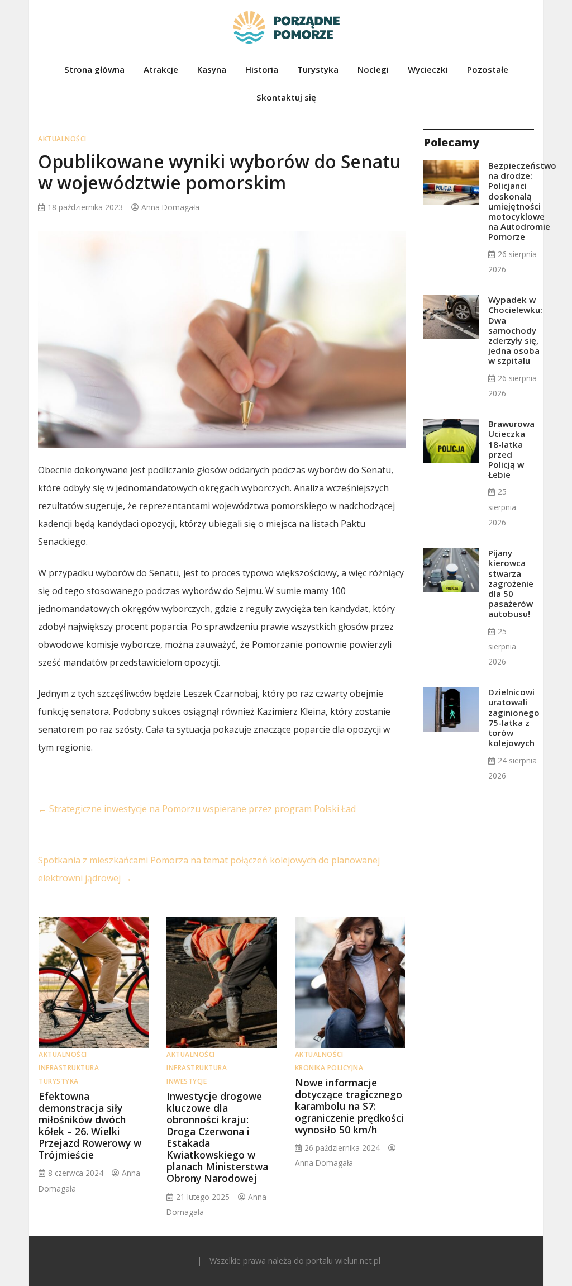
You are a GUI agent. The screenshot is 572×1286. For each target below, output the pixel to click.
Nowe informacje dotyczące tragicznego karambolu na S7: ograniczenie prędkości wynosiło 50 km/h (349, 1106)
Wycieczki (428, 69)
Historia (261, 69)
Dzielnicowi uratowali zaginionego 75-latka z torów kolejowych (514, 717)
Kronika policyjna (329, 1068)
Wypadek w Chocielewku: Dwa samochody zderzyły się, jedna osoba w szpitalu (515, 330)
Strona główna (94, 69)
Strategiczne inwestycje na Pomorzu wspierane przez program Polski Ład (197, 809)
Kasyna (211, 69)
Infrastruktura (69, 1068)
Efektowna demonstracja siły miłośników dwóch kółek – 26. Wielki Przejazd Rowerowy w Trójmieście (90, 1125)
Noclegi (373, 69)
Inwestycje (186, 1081)
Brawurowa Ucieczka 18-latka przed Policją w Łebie (511, 449)
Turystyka (318, 69)
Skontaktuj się (286, 97)
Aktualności (62, 139)
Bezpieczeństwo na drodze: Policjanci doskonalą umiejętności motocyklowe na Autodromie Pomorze (522, 201)
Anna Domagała (170, 207)
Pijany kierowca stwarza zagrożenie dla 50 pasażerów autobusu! (510, 583)
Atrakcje (161, 69)
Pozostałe (487, 69)
